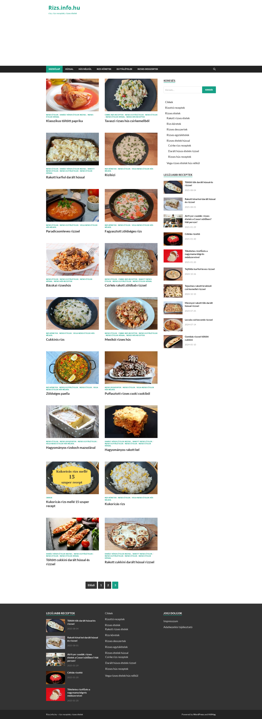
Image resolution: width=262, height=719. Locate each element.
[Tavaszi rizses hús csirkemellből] (131, 95)
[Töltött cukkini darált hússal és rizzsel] (72, 534)
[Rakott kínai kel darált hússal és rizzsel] (173, 199)
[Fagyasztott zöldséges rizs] (131, 205)
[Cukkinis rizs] (72, 313)
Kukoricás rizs (115, 504)
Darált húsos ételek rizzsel (73, 115)
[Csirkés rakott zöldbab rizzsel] (131, 259)
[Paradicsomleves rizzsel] (72, 205)
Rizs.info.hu (64, 7)
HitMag (211, 714)
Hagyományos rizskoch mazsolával (71, 447)
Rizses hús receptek (135, 117)
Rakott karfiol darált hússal (65, 177)
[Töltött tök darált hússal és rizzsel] (173, 182)
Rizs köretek (104, 69)
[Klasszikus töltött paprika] (72, 95)
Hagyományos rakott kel (122, 450)
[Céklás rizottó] (173, 234)
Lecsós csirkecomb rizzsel (199, 319)
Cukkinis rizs (55, 339)
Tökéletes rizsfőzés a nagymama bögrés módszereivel (196, 254)
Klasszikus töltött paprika (64, 121)
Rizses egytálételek (134, 115)
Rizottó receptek (175, 107)
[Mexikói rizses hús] (131, 313)
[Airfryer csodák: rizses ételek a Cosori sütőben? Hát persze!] (173, 216)
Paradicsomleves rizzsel (63, 231)
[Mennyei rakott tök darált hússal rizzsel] (173, 303)
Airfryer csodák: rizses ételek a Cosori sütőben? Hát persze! (198, 219)
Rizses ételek (52, 115)
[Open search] (214, 69)
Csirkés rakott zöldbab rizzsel (126, 285)
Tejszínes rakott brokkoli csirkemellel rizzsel (198, 287)
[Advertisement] (131, 43)
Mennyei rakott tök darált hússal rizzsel (199, 304)
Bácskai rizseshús (58, 285)
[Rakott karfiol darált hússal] (72, 149)
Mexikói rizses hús (118, 339)
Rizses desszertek (148, 69)
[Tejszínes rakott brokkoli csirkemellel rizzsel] (173, 286)
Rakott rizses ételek (142, 441)
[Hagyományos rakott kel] (131, 421)
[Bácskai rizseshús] (72, 259)
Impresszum (170, 621)
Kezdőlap (54, 69)
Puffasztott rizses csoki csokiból (127, 393)
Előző (91, 585)
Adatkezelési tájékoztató (177, 627)
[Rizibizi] (131, 149)
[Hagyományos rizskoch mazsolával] (72, 421)
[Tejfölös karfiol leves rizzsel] (173, 269)
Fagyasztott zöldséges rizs (123, 231)
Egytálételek (124, 69)
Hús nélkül (85, 69)
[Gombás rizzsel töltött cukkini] (173, 337)
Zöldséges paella (58, 393)
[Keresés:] (190, 89)
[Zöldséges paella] (72, 367)
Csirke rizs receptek (114, 115)
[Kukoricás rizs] (131, 478)
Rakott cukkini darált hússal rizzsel (129, 562)
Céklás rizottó (192, 233)
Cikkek (49, 498)
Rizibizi (110, 175)
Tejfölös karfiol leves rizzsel (200, 268)
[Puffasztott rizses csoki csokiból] (131, 367)
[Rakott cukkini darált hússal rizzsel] (131, 534)
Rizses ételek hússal (115, 117)
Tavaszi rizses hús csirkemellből (127, 121)
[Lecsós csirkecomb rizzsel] (173, 320)
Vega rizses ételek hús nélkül (60, 444)
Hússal (69, 69)
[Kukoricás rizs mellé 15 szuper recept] (72, 478)
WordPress (198, 714)
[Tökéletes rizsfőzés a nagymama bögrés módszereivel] (173, 251)
